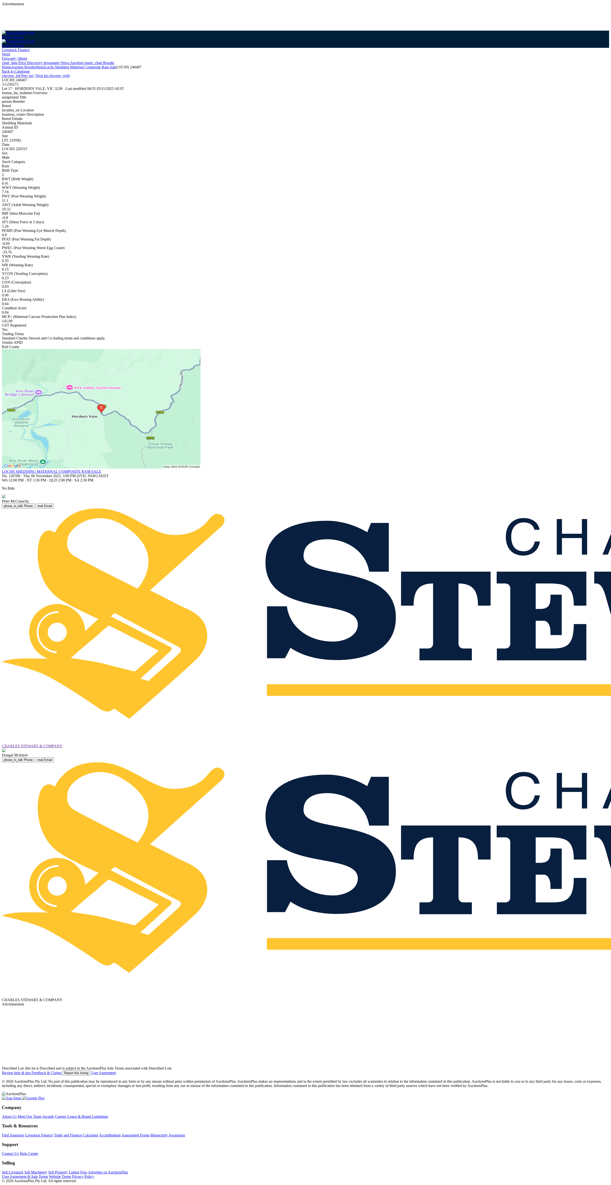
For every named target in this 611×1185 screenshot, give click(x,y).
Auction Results (23, 67)
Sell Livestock (12, 1172)
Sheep (40, 67)
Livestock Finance (16, 50)
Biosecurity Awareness (168, 1135)
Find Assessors (13, 1135)
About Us (9, 1116)
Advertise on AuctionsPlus (108, 1172)
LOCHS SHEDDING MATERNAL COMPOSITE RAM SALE (51, 472)
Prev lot (18, 76)
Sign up (18, 37)
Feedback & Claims (47, 1073)
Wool (6, 54)
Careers (60, 1116)
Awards (48, 1116)
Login (6, 37)
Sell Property (58, 1172)
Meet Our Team (30, 1116)
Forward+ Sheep (14, 58)
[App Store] (12, 1098)
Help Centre (29, 1154)
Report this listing (76, 1073)
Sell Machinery (35, 1172)
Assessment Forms (135, 1135)
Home (6, 67)
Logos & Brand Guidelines (87, 1116)
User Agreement (103, 1073)
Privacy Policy (83, 1176)
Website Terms (60, 1176)
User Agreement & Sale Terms (25, 1176)
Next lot (53, 76)
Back (16, 71)
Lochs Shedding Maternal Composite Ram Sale (80, 67)
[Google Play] (33, 1098)
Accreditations (110, 1135)
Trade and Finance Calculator (76, 1135)
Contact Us (10, 1154)
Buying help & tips (17, 1073)
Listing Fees (78, 1172)
